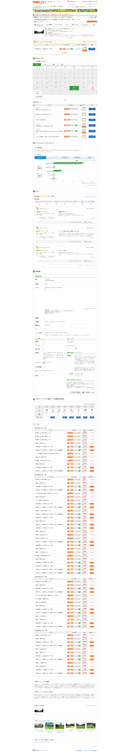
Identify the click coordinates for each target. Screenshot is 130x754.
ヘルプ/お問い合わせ (93, 750)
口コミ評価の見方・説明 (91, 196)
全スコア (40, 157)
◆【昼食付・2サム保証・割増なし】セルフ (44, 109)
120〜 (89, 157)
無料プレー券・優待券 (58, 6)
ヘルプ (79, 1)
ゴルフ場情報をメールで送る (89, 392)
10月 (54, 64)
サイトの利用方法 (79, 750)
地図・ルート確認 (76, 19)
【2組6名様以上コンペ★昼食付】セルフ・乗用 (44, 126)
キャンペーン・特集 (47, 6)
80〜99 (65, 157)
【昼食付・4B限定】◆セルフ (41, 119)
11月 (62, 64)
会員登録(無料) (89, 4)
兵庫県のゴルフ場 (48, 12)
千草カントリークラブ (39, 714)
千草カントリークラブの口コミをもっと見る (87, 265)
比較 (34, 105)
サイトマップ (85, 750)
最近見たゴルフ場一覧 (91, 705)
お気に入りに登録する (76, 392)
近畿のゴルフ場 (41, 12)
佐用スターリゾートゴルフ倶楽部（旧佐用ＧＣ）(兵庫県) (49, 731)
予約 (92, 48)
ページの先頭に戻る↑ (93, 746)
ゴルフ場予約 (37, 6)
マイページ (95, 6)
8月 (37, 64)
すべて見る (69, 37)
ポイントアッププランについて (90, 41)
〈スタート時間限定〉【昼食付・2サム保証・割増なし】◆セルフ (48, 136)
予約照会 (90, 6)
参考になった (87, 222)
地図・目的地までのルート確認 (89, 308)
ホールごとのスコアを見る (90, 185)
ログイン (95, 4)
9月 (45, 64)
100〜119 (77, 157)
